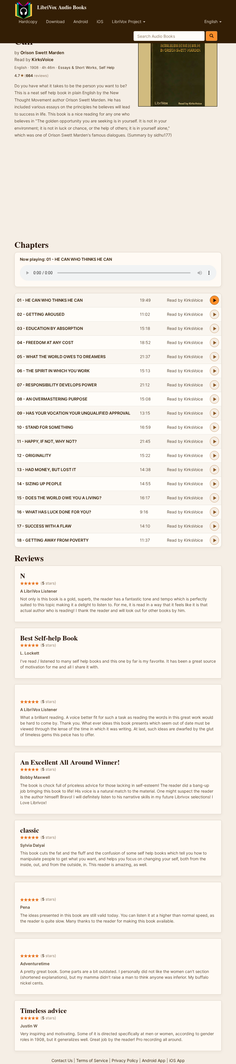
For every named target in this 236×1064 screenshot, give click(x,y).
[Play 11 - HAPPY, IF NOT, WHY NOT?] (214, 441)
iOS (100, 21)
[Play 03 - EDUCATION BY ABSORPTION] (214, 328)
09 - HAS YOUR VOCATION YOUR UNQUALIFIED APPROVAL (73, 413)
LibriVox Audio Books (61, 7)
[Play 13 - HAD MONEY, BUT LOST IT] (214, 469)
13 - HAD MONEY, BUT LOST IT (46, 469)
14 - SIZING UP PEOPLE (39, 483)
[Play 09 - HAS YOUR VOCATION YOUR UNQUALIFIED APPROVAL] (214, 413)
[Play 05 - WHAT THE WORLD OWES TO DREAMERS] (214, 356)
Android (80, 21)
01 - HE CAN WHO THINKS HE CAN (50, 300)
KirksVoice (43, 59)
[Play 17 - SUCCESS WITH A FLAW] (214, 526)
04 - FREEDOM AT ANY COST (45, 342)
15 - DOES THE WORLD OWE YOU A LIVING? (59, 497)
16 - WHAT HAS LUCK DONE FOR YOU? (54, 511)
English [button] (211, 21)
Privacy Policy (125, 1060)
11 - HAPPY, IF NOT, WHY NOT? (47, 441)
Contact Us (62, 1060)
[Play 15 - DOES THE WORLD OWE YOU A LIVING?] (214, 497)
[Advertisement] (118, 190)
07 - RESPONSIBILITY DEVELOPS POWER (57, 384)
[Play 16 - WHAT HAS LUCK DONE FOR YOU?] (214, 512)
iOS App (177, 1060)
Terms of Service (92, 1060)
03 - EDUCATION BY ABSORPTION (50, 328)
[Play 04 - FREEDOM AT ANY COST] (214, 342)
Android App (153, 1060)
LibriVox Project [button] (127, 21)
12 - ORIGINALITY (34, 455)
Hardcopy (28, 21)
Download (55, 21)
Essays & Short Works (77, 67)
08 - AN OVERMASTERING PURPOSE (52, 398)
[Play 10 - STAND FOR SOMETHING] (214, 427)
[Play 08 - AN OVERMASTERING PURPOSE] (214, 399)
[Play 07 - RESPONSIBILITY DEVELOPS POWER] (214, 385)
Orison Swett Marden (42, 52)
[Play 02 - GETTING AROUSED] (214, 314)
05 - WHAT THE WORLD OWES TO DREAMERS (61, 356)
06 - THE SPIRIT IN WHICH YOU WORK (53, 370)
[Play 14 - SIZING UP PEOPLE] (214, 483)
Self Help (107, 67)
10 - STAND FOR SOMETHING (45, 427)
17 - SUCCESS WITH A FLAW (44, 526)
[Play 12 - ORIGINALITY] (214, 455)
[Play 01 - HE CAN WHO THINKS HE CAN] (214, 300)
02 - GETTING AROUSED (40, 314)
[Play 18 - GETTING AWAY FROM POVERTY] (214, 540)
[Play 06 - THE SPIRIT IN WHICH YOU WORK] (214, 370)
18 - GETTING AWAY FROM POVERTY (53, 540)
